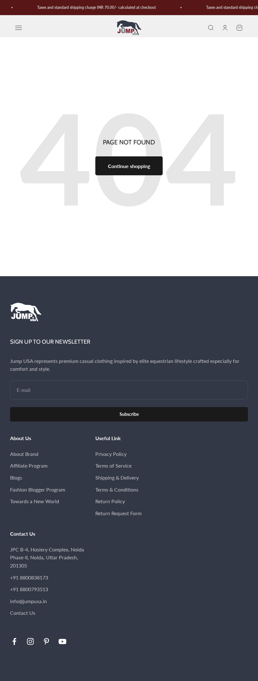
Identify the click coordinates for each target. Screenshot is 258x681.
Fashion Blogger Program (37, 489)
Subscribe (129, 414)
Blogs (16, 477)
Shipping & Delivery (117, 477)
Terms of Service (113, 466)
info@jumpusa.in (28, 601)
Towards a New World (34, 501)
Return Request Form (118, 513)
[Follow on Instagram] (30, 641)
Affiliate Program (29, 466)
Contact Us (22, 613)
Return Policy (110, 501)
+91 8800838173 (29, 577)
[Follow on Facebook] (14, 641)
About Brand (24, 454)
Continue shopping (129, 166)
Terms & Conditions (116, 489)
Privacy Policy (110, 454)
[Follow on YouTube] (62, 641)
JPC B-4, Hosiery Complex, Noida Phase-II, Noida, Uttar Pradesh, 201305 (47, 557)
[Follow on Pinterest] (46, 641)
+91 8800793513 (29, 589)
